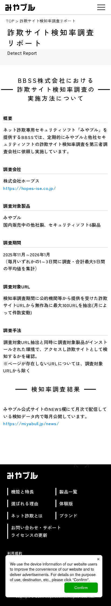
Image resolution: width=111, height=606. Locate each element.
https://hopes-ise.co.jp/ (29, 188)
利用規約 (14, 553)
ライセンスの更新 (29, 535)
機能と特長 (22, 491)
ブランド (68, 515)
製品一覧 (68, 491)
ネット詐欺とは (27, 515)
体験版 (66, 503)
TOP (10, 20)
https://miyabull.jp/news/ (31, 423)
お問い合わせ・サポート (36, 527)
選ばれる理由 (24, 503)
